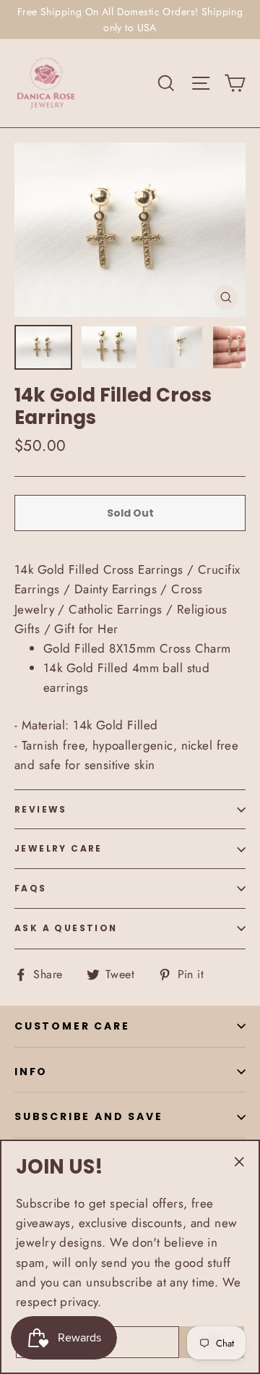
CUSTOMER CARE (71, 1026)
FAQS (30, 888)
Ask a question (66, 928)
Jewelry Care (58, 848)
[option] (130, 230)
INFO (31, 1071)
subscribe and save (88, 1116)
